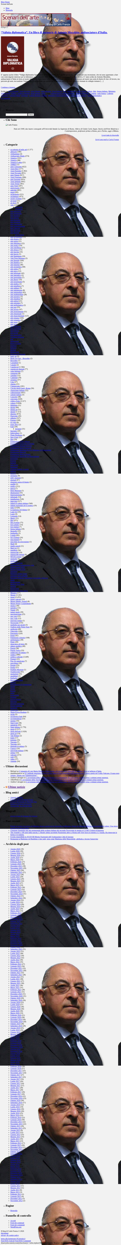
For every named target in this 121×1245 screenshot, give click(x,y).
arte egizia (14, 241)
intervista (13, 501)
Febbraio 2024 (15, 913)
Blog (7, 8)
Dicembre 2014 (16, 1147)
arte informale (15, 273)
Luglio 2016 (15, 1107)
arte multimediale (16, 295)
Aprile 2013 (14, 1190)
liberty (12, 518)
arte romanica (15, 320)
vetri (12, 757)
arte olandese (15, 299)
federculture (14, 433)
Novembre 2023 (16, 919)
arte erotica (14, 246)
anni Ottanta (35, 91)
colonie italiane (16, 395)
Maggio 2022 (15, 958)
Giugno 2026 (15, 853)
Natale (12, 610)
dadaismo (13, 405)
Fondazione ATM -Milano (20, 442)
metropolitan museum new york (22, 565)
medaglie (13, 559)
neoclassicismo (16, 614)
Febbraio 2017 (15, 1092)
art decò (13, 203)
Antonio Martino (16, 797)
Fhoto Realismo (16, 435)
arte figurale (14, 260)
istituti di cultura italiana (19, 503)
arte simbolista (15, 326)
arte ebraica (14, 239)
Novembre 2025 (16, 868)
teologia (13, 740)
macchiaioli (14, 540)
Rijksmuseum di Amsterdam (20, 685)
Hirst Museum (15, 491)
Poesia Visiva (15, 650)
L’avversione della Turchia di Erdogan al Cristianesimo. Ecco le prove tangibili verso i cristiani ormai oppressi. (67, 778)
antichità (13, 190)
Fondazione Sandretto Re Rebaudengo (24, 456)
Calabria (93, 93)
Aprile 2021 (14, 985)
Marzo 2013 (14, 1192)
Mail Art (13, 548)
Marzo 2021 (14, 988)
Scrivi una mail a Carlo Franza (107, 140)
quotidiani (14, 676)
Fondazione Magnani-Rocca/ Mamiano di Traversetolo (30, 450)
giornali (13, 480)
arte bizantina (15, 220)
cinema (13, 384)
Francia (13, 461)
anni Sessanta (46, 91)
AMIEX (13, 165)
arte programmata (16, 312)
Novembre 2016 (16, 1098)
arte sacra (13, 324)
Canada (13, 365)
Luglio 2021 (15, 979)
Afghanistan (14, 154)
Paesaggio (14, 633)
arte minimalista (16, 292)
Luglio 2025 (15, 877)
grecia (12, 488)
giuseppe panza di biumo (19, 482)
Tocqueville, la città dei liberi (21, 806)
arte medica (14, 284)
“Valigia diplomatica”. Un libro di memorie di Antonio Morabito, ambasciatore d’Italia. (54, 32)
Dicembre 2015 (16, 1122)
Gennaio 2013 (15, 1196)
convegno (14, 399)
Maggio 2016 (15, 1111)
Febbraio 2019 (15, 1041)
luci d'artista (14, 537)
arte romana (14, 318)
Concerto (13, 397)
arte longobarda (16, 282)
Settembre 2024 (16, 898)
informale (13, 497)
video (12, 759)
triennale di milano (17, 746)
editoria (13, 418)
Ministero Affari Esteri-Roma (59, 96)
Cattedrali (14, 378)
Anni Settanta (57, 91)
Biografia (9, 10)
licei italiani (14, 527)
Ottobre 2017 (15, 1075)
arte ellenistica (15, 243)
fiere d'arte (14, 437)
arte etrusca (14, 250)
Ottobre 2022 (15, 947)
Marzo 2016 (14, 1115)
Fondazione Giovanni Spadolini (22, 444)
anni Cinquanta (16, 167)
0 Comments (5, 98)
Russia (12, 691)
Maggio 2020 (15, 1009)
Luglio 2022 (15, 953)
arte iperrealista (16, 277)
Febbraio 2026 (15, 862)
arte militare (14, 288)
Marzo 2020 (14, 1013)
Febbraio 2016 (15, 1118)
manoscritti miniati (17, 555)
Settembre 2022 (16, 949)
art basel (13, 201)
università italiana (16, 751)
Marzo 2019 (14, 1039)
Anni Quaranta (16, 177)
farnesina (24, 96)
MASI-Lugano (16, 557)
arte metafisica (15, 286)
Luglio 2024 (15, 902)
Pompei (13, 659)
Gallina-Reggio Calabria (38, 96)
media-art (13, 561)
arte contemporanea (17, 226)
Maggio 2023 (15, 932)
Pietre (12, 642)
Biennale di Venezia (17, 354)
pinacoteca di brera (17, 644)
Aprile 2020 (14, 1011)
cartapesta (14, 373)
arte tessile (14, 333)
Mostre (13, 595)
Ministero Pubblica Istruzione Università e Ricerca (29, 578)
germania (13, 476)
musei (12, 597)
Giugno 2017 (15, 1083)
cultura (89, 91)
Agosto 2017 (15, 1079)
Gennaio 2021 (15, 992)
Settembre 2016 (16, 1103)
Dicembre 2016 (16, 1096)
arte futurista (15, 265)
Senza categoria (16, 706)
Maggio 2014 (15, 1162)
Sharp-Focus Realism (18, 712)
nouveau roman (16, 621)
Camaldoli (14, 363)
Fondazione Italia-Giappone (20, 448)
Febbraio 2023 (15, 939)
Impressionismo (16, 495)
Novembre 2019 (16, 1022)
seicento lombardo (17, 704)
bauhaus (13, 346)
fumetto (13, 463)
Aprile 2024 (14, 909)
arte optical (14, 301)
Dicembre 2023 (16, 917)
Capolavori (14, 367)
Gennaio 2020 (15, 1017)
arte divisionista (16, 237)
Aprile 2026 (14, 858)
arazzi (12, 192)
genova (13, 474)
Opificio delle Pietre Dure (20, 627)
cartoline (13, 376)
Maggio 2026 (15, 855)
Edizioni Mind (14, 96)
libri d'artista (14, 523)
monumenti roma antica (19, 591)
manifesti (13, 550)
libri (94, 91)
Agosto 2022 (15, 951)
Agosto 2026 (15, 849)
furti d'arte (14, 465)
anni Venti (14, 186)
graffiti (12, 484)
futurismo (13, 467)
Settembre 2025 (16, 872)
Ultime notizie (16, 786)
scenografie (14, 695)
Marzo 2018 (14, 1064)
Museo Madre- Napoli (18, 601)
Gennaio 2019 (15, 1043)
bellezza (13, 348)
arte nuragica (15, 297)
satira (12, 693)
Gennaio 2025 (15, 889)
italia (12, 508)
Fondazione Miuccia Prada (20, 454)
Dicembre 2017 (16, 1071)
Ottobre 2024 (15, 896)
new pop (13, 616)
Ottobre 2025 (15, 870)
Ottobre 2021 (15, 973)
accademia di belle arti (18, 150)
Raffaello (13, 678)
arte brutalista (15, 222)
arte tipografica (16, 335)
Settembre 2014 (16, 1154)
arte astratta (14, 218)
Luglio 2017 (15, 1081)
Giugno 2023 (15, 930)
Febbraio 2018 (15, 1066)
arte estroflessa (15, 248)
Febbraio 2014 (15, 1169)
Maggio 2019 (15, 1034)
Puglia (12, 667)
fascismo (13, 431)
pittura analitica (16, 646)
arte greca (14, 271)
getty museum (15, 478)
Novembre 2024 (16, 894)
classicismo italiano (17, 390)
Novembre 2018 (16, 1047)
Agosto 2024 (15, 900)
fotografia (14, 459)
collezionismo (15, 393)
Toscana (13, 742)
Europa (13, 420)
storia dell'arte (15, 731)
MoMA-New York (17, 584)
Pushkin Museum (16, 670)
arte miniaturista (16, 290)
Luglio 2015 (15, 1132)
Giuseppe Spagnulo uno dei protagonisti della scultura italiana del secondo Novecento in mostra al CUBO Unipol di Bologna (57, 830)
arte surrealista (15, 329)
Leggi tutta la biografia (110, 135)
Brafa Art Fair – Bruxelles (20, 358)
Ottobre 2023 (15, 921)
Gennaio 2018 (15, 1069)
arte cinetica (19, 235)
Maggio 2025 (15, 881)
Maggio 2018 (15, 1060)
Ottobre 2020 (15, 998)
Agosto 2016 (15, 1105)
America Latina (16, 162)
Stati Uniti (14, 723)
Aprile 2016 (14, 1113)
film (11, 439)
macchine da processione (19, 542)
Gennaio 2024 (15, 915)
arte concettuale (16, 224)
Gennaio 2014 (15, 1171)
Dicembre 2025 (16, 866)
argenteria (18, 207)
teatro (12, 738)
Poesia (12, 648)
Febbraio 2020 (15, 1015)
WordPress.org (15, 1227)
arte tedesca (14, 331)
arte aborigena (15, 211)
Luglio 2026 (15, 851)
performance (15, 640)
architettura (14, 196)
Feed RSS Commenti (23, 1241)
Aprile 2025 (14, 883)
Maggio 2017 (15, 1086)
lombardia (14, 533)
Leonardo (14, 516)
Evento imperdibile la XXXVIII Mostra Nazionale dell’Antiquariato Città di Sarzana (41, 837)
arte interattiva (15, 275)
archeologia (14, 194)
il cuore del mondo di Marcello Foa (23, 802)
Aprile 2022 (14, 960)
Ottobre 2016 (15, 1100)
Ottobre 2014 (15, 1152)
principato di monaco (78, 96)
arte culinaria (15, 228)
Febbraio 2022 (15, 964)
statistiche (14, 725)
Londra (13, 535)
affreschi (13, 152)
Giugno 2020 (15, 1007)
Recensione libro (16, 680)
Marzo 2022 (14, 962)
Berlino (13, 350)
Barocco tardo (15, 344)
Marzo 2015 (14, 1141)
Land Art (13, 512)
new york (13, 618)
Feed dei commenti (17, 1225)
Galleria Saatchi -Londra (19, 469)
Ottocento (14, 631)
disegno (13, 414)
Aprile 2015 (14, 1139)
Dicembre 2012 (16, 1199)
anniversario (14, 188)
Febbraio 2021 (15, 990)
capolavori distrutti (17, 369)
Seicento (13, 702)
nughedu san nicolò (17, 625)
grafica (12, 486)
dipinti (12, 412)
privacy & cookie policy (10, 1235)
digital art (13, 410)
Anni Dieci (14, 169)
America (13, 158)
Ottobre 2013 (15, 1177)
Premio (13, 665)
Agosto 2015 (15, 1130)
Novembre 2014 (16, 1150)
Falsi (12, 427)
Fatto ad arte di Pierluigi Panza (21, 800)
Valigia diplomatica (94, 96)
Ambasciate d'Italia (17, 156)
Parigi (12, 636)
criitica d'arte (81, 91)
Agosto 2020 (15, 1002)
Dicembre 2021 (16, 968)
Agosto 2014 (15, 1156)
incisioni (18, 429)
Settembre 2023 (16, 924)
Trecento (13, 744)
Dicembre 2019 (16, 1019)
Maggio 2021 (15, 983)
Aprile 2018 (14, 1062)
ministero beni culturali (18, 576)
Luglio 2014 (15, 1158)
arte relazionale (16, 314)
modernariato (15, 582)
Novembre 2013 (16, 1175)
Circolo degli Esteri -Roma (20, 388)
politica (14, 93)
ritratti (12, 687)
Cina (12, 382)
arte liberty (14, 280)
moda (12, 580)
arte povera (14, 309)
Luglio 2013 (15, 1184)
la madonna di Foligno (18, 510)
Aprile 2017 (14, 1088)
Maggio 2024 (15, 907)
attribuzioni (14, 341)
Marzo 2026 (14, 860)
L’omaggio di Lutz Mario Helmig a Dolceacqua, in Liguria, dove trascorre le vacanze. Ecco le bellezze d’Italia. (60, 771)
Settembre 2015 (16, 1128)
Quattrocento (15, 672)
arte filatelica (15, 263)
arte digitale (14, 233)
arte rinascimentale (17, 316)
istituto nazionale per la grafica (21, 506)
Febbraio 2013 (15, 1194)
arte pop (13, 307)
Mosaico (13, 593)
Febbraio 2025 (15, 887)
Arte (64, 91)
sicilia (12, 714)
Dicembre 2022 (16, 943)
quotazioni (14, 674)
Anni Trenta (14, 184)
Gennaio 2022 (15, 966)
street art (13, 734)
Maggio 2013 (15, 1188)
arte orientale (15, 303)
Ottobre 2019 (15, 1024)
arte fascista (14, 252)
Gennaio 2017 (15, 1094)
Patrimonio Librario (17, 638)
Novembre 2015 (16, 1124)
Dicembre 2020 (16, 994)
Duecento (14, 416)
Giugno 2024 (15, 904)
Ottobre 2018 (15, 1049)
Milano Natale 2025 (17, 569)
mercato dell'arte (16, 563)
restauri (13, 682)
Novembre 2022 (16, 945)
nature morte (15, 612)
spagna (13, 721)
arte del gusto (15, 231)
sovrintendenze (16, 719)
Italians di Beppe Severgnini (20, 804)
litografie (13, 531)
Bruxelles (13, 361)
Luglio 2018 (15, 1056)
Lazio (12, 514)
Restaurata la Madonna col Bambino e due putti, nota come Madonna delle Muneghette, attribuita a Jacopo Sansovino (54, 839)
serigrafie (13, 708)
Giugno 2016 (15, 1109)
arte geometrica (16, 267)
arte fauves (14, 254)
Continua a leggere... (8, 87)
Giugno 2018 (15, 1058)
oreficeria (13, 629)
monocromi (14, 589)
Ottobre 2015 (15, 1126)
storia (43, 93)
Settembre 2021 (16, 975)
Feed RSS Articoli (8, 1241)
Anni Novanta (24, 91)
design (12, 407)
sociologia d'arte (16, 717)
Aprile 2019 (14, 1037)
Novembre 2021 (16, 970)
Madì (12, 544)
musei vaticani (15, 599)
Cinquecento (15, 386)
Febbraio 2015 (15, 1143)
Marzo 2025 (14, 885)
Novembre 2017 (16, 1073)
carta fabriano (15, 371)
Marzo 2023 (14, 936)
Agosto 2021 (15, 977)
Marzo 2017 (14, 1090)
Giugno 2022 (15, 956)
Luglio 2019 (15, 1030)
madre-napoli (15, 546)
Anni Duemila (13, 91)
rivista (12, 689)
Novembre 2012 (16, 1201)
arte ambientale (16, 214)
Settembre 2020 (16, 1000)
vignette (13, 761)
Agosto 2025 (15, 875)
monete (13, 586)
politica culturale (23, 93)
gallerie (13, 471)
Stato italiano (35, 93)
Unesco (13, 748)
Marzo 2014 (14, 1167)
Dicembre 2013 (16, 1173)
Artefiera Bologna (17, 337)
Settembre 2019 (16, 1026)
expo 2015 (14, 425)
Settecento (14, 710)
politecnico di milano (18, 653)
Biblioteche (71, 91)
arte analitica (15, 216)
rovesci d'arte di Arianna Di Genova (23, 816)
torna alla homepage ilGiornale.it (13, 1239)
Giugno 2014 (15, 1160)
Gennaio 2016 (15, 1120)
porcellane (14, 663)
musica (13, 606)
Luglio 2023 (15, 928)
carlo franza (101, 93)
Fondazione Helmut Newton (21, 446)
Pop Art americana (17, 661)
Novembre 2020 (16, 996)
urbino (12, 753)
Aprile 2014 (14, 1164)
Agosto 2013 (15, 1181)
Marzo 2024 (14, 911)
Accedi (13, 1221)
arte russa (13, 322)
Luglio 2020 (15, 1005)
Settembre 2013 (16, 1179)
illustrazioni (14, 493)
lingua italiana (102, 91)
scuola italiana (15, 699)
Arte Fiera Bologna (17, 258)
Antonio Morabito (82, 93)
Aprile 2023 (14, 934)
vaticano (13, 755)
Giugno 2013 (15, 1186)
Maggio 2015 (15, 1137)
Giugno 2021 (15, 981)
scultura (13, 697)
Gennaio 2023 (15, 941)
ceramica (13, 380)
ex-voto (13, 422)
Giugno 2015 (15, 1135)
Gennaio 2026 (15, 864)
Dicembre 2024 (16, 892)
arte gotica (14, 269)
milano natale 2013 (17, 567)
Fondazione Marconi (18, 452)
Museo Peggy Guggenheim (20, 604)
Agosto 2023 (15, 926)
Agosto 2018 (15, 1054)
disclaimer (5, 1233)
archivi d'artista (16, 199)
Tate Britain (14, 736)
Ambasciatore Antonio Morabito (63, 93)
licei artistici (14, 525)
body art (13, 356)
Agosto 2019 (15, 1028)
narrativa (13, 608)
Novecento (14, 623)
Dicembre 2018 (16, 1045)
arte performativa (16, 305)
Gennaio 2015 (15, 1145)
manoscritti (14, 552)
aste (11, 339)
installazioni (14, 499)
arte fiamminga (16, 256)
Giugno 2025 (15, 879)
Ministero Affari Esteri (18, 574)
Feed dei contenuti (17, 1223)
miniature (13, 572)
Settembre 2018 (16, 1051)
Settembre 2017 (16, 1077)
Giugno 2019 (15, 1032)
